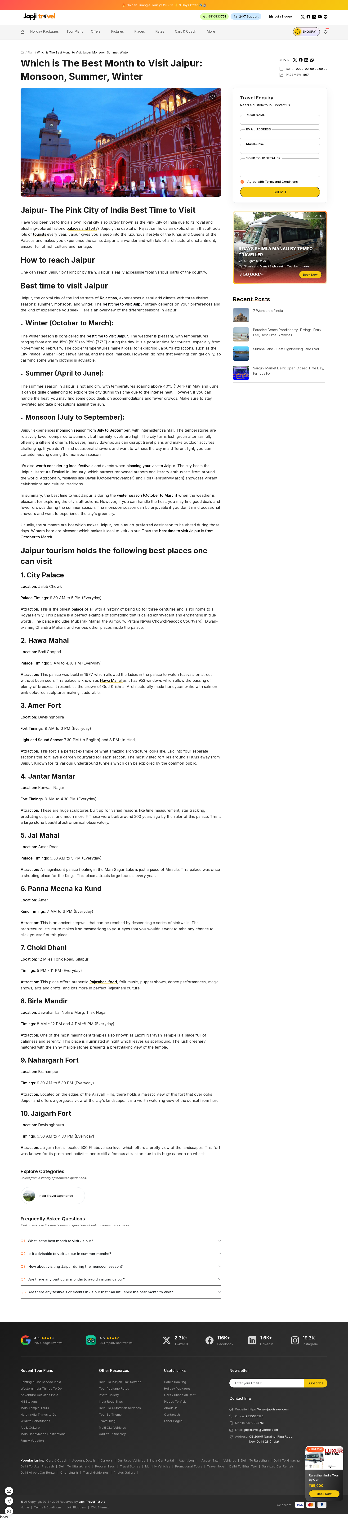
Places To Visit (175, 1401)
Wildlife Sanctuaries (35, 1421)
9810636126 (254, 1416)
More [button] (211, 31)
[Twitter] (303, 16)
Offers (96, 31)
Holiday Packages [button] (44, 31)
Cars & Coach (185, 31)
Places (139, 31)
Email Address (258, 129)
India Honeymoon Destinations (43, 1434)
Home (25, 1507)
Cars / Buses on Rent (180, 1395)
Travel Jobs (215, 1466)
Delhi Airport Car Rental (38, 1472)
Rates (160, 31)
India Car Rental (162, 1460)
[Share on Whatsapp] (312, 60)
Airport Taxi (210, 1460)
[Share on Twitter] (295, 60)
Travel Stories (130, 1466)
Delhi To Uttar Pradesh (37, 1466)
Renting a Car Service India (41, 1382)
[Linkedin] (252, 1340)
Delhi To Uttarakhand (74, 1466)
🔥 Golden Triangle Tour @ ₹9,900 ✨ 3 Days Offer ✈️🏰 (133, 5)
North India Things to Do (39, 1414)
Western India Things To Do (41, 1388)
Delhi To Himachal (287, 1460)
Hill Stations (29, 1401)
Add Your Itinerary (112, 1434)
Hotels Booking (175, 1382)
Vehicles (229, 1460)
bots (163, 756)
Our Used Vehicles (131, 1460)
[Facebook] (308, 16)
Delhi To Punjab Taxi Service (120, 1382)
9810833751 (255, 1423)
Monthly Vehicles (157, 1466)
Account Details (84, 1460)
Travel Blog (107, 1421)
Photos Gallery (124, 1472)
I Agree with (272, 181)
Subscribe (316, 1383)
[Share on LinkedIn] (306, 60)
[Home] (22, 31)
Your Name (255, 115)
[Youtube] (320, 16)
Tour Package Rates (114, 1388)
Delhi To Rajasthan (255, 1460)
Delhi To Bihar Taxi (243, 1466)
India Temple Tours (35, 1408)
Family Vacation (32, 1440)
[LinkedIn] (314, 16)
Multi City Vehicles (112, 1427)
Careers (107, 1460)
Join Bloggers (76, 1507)
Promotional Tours (188, 1466)
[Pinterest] (325, 16)
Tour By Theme (110, 1414)
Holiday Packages (177, 1388)
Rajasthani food (103, 981)
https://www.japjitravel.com (269, 1409)
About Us (171, 1408)
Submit (280, 192)
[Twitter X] (167, 1340)
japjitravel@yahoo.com (261, 1429)
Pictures (117, 31)
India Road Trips (111, 1401)
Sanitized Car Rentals (278, 1466)
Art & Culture (30, 1427)
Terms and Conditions (281, 181)
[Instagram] (295, 1340)
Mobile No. (255, 144)
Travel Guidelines (96, 1472)
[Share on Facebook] (301, 60)
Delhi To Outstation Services (120, 1408)
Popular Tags (105, 1466)
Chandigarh (69, 1472)
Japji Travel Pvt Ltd (92, 1501)
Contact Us (172, 1414)
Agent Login (187, 1460)
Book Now (310, 274)
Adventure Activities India (39, 1395)
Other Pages (173, 1421)
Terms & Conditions (48, 1507)
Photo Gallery (109, 1395)
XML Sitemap (100, 1507)
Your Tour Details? (263, 158)
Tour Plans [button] (75, 31)
